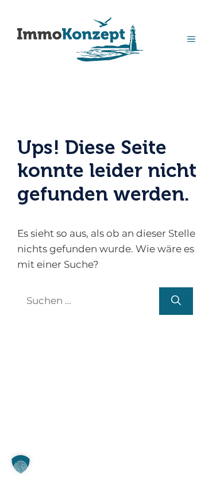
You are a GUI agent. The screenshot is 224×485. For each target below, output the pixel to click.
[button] (20, 464)
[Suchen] (176, 301)
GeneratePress (112, 352)
